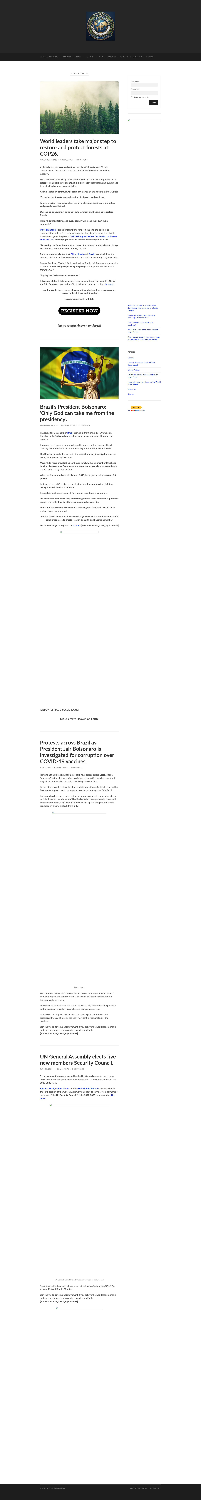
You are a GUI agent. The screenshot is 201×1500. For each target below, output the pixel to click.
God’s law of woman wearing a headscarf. (140, 324)
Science (131, 394)
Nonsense (132, 389)
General (131, 358)
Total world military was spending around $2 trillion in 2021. (141, 316)
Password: (135, 89)
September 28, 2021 (49, 425)
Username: (135, 81)
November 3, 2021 (48, 160)
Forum (110, 57)
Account (89, 57)
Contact (150, 57)
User (101, 57)
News (78, 57)
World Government (49, 57)
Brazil (91, 254)
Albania (44, 1089)
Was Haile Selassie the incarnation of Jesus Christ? (143, 331)
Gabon (58, 1089)
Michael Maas (67, 160)
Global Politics (134, 370)
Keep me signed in (141, 97)
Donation (137, 57)
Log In (153, 102)
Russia (80, 254)
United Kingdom (48, 230)
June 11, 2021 (46, 1069)
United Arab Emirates (88, 1089)
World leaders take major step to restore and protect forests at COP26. (78, 148)
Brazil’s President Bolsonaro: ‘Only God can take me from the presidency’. (77, 413)
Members (124, 57)
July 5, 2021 (45, 768)
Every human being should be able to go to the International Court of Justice (144, 338)
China (73, 254)
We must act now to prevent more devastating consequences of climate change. (143, 308)
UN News (108, 284)
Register (67, 57)
